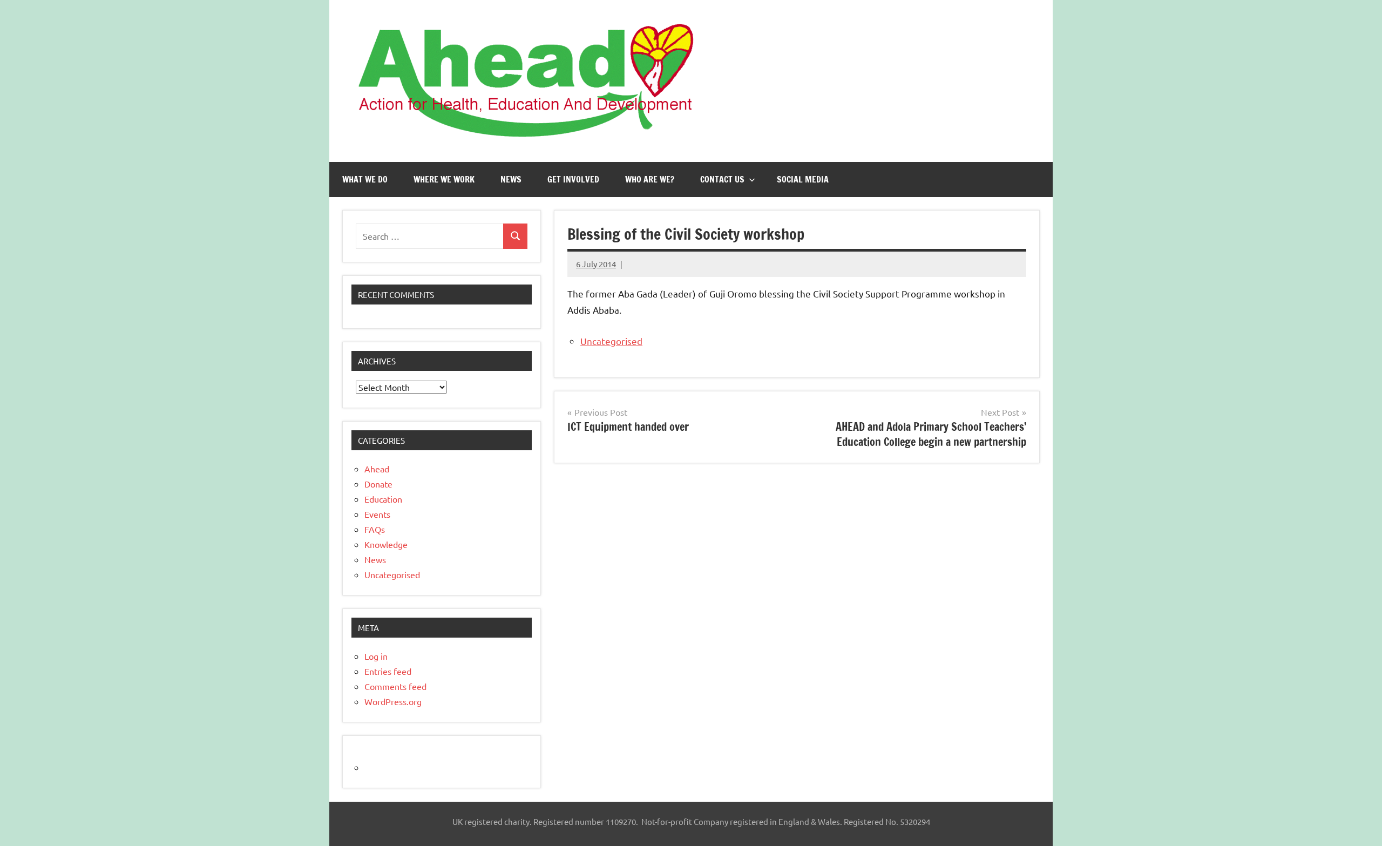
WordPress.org (393, 701)
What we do (365, 179)
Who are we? (649, 179)
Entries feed (387, 671)
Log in (376, 656)
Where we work (444, 179)
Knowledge (386, 544)
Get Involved (573, 179)
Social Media (803, 179)
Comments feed (395, 686)
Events (377, 514)
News (510, 179)
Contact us (722, 179)
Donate (378, 483)
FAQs (374, 529)
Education (383, 498)
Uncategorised (611, 341)
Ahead (376, 468)
